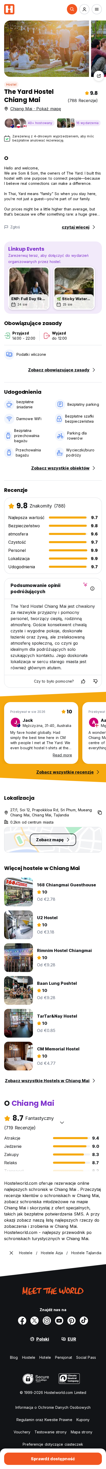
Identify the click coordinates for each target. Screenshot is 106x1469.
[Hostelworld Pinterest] (71, 1320)
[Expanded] (11, 1253)
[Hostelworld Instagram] (47, 1320)
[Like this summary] (83, 681)
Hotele (45, 1357)
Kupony (83, 1419)
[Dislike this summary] (95, 681)
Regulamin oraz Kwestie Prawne (44, 1419)
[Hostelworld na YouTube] (59, 1320)
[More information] (92, 588)
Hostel (11, 84)
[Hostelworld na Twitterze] (34, 1320)
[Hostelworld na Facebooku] (22, 1320)
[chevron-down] (62, 1122)
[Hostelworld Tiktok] (84, 1320)
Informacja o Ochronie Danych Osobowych (53, 1407)
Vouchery (22, 1432)
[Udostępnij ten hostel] (99, 76)
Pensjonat (63, 1357)
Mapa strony (81, 1432)
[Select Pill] (72, 9)
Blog (14, 1357)
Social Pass (86, 1357)
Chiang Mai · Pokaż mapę (35, 108)
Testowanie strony (50, 1432)
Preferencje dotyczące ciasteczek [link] (53, 1444)
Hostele (29, 1357)
